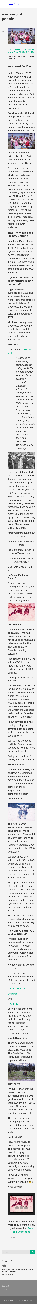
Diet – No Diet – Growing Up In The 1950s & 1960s (21, 50)
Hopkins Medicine (17, 988)
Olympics (12, 993)
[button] (17, 1207)
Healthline (13, 1003)
